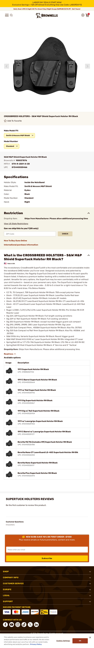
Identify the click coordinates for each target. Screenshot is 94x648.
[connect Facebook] (5, 624)
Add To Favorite (14, 121)
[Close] (90, 637)
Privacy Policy (36, 644)
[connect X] (30, 624)
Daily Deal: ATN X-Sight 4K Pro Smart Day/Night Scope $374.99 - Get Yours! (47, 9)
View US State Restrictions (16, 223)
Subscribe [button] (47, 558)
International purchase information (21, 245)
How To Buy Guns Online (15, 240)
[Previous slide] (6, 66)
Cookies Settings (63, 641)
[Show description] (10, 354)
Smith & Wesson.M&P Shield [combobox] (18, 135)
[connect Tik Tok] (24, 624)
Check (65, 234)
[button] (7, 15)
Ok (80, 641)
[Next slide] (87, 66)
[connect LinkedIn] (36, 624)
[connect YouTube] (11, 624)
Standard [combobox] (10, 146)
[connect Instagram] (17, 624)
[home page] (47, 15)
